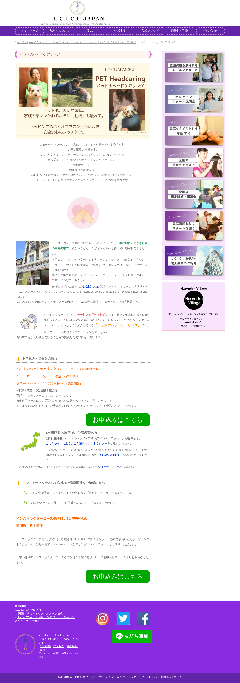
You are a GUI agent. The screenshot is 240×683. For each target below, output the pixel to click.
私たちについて (60, 30)
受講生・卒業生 (180, 30)
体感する (120, 30)
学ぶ (90, 30)
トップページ (29, 30)
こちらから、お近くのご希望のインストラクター (76, 443)
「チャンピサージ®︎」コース (106, 466)
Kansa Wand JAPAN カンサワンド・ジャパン (46, 617)
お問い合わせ (210, 30)
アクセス (58, 646)
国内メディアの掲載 (49, 653)
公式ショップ (150, 30)
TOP (76, 42)
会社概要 (45, 646)
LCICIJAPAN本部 (109, 455)
